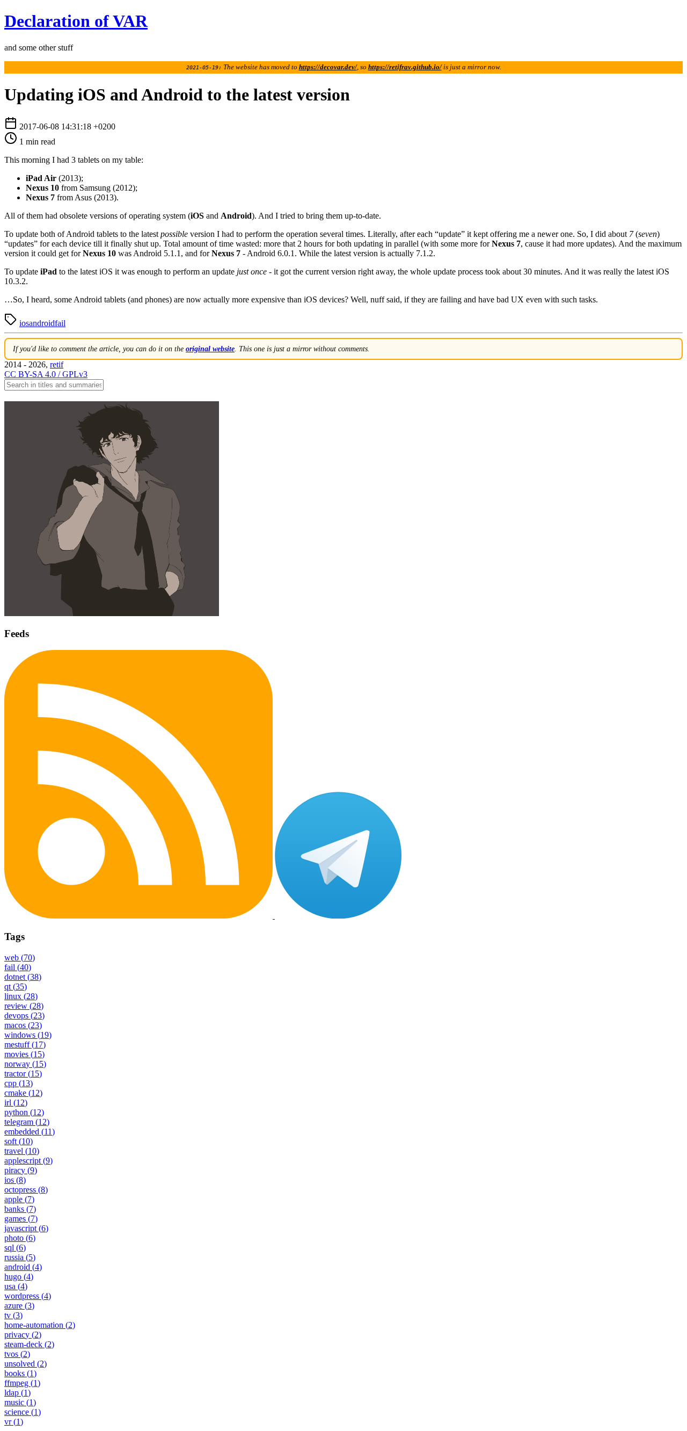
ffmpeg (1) (22, 1382)
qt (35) (15, 986)
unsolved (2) (25, 1363)
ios (24, 323)
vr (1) (13, 1421)
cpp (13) (18, 1083)
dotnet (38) (22, 976)
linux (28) (21, 996)
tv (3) (13, 1315)
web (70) (19, 957)
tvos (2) (17, 1353)
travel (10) (21, 1150)
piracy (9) (20, 1170)
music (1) (20, 1402)
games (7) (21, 1218)
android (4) (23, 1266)
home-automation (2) (39, 1324)
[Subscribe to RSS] (139, 915)
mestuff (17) (25, 1044)
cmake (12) (23, 1092)
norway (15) (25, 1063)
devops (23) (24, 1015)
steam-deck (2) (29, 1344)
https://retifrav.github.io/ (405, 67)
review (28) (23, 1005)
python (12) (24, 1112)
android (42, 323)
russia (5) (19, 1257)
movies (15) (24, 1054)
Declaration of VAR (76, 21)
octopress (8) (26, 1189)
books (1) (20, 1373)
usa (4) (15, 1286)
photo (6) (19, 1237)
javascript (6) (26, 1228)
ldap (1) (17, 1392)
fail (60, 323)
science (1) (22, 1411)
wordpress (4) (27, 1295)
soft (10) (18, 1141)
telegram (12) (26, 1121)
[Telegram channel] (338, 915)
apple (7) (19, 1199)
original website (210, 348)
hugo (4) (18, 1276)
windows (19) (28, 1034)
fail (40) (17, 967)
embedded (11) (29, 1131)
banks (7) (20, 1208)
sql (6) (15, 1247)
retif (56, 364)
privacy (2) (22, 1334)
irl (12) (15, 1102)
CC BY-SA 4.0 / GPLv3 (45, 374)
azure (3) (19, 1305)
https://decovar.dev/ (328, 67)
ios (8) (15, 1179)
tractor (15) (23, 1073)
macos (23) (23, 1025)
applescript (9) (28, 1160)
